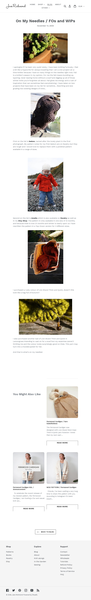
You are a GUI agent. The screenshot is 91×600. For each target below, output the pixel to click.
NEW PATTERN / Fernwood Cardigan (61, 487)
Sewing (37, 565)
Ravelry (9, 558)
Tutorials (64, 561)
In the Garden (40, 561)
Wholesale (64, 558)
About (36, 555)
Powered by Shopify (30, 595)
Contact (63, 552)
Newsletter (65, 555)
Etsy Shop (22, 221)
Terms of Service (67, 571)
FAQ (62, 574)
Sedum (32, 141)
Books (8, 555)
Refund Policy (66, 565)
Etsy (8, 561)
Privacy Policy (66, 568)
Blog (36, 552)
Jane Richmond (17, 595)
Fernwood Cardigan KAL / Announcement (23, 488)
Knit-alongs (39, 558)
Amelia (34, 218)
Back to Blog (47, 532)
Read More (62, 443)
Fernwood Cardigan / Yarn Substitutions (57, 423)
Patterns (9, 552)
